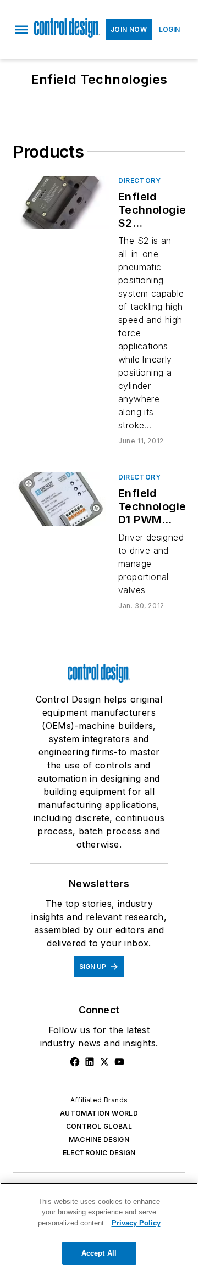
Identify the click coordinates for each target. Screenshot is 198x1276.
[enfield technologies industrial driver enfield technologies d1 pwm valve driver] (61, 499)
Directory (139, 180)
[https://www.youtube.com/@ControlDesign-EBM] (119, 1061)
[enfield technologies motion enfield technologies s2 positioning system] (61, 202)
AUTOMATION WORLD (99, 1113)
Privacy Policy (136, 1223)
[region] (99, 1229)
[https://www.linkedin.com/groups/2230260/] (89, 1061)
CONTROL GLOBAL (99, 1126)
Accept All (99, 1253)
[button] (21, 29)
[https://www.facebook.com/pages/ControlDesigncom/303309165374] (74, 1061)
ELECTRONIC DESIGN (99, 1153)
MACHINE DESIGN (99, 1139)
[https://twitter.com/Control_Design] (104, 1061)
